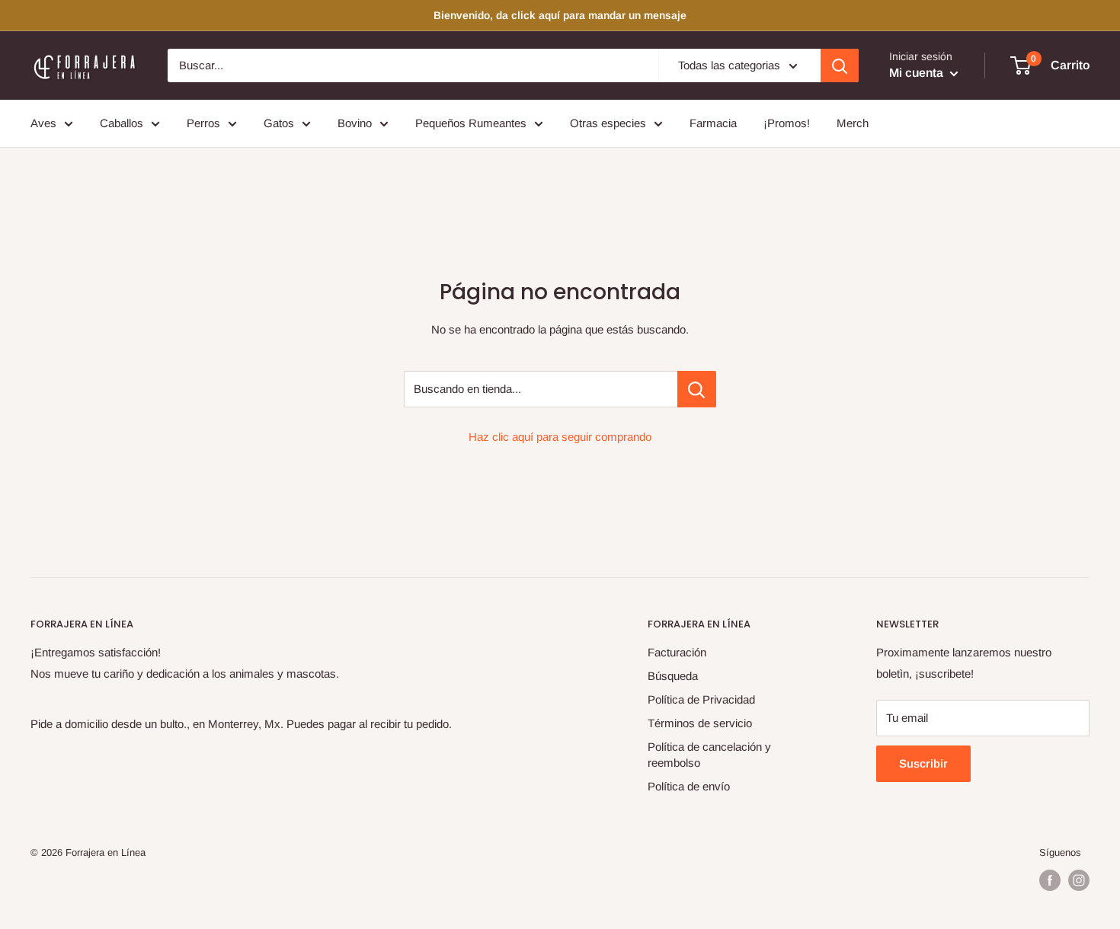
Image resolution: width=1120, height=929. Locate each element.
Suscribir (923, 763)
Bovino (355, 123)
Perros (203, 123)
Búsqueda (673, 675)
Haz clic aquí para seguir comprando (560, 436)
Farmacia (713, 123)
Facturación (677, 652)
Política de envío (689, 786)
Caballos (121, 123)
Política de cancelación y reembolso (709, 754)
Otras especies (608, 123)
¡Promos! (786, 123)
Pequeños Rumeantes (470, 123)
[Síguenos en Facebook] (1050, 880)
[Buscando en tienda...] (696, 389)
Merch (853, 123)
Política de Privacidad (701, 699)
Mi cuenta (917, 72)
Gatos (279, 123)
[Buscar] (840, 65)
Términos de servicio (700, 723)
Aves (43, 123)
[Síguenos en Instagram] (1079, 880)
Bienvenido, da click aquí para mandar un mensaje (560, 15)
